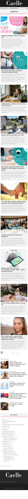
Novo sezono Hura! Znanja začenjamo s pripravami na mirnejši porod (11, 71)
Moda (4, 429)
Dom (3, 423)
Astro (4, 419)
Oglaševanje (13, 488)
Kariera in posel (8, 453)
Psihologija (7, 448)
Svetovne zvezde (8, 439)
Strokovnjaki (7, 458)
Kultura (4, 426)
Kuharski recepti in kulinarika (11, 424)
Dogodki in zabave (7, 421)
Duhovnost (7, 446)
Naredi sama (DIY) (7, 431)
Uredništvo (7, 488)
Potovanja (6, 456)
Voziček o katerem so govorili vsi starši (12, 135)
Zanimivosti (7, 459)
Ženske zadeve (6, 451)
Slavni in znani (7, 436)
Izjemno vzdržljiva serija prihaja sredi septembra (18, 8)
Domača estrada (8, 438)
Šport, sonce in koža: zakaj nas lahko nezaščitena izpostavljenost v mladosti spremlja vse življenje (12, 338)
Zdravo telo (7, 449)
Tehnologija (6, 443)
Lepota (4, 428)
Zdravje (4, 444)
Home (2, 14)
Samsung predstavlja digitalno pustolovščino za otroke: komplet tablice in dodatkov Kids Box (13, 269)
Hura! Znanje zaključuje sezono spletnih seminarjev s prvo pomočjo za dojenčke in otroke (12, 168)
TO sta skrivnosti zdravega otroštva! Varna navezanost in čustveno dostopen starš (13, 202)
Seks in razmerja (7, 434)
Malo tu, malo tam (9, 454)
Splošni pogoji (20, 488)
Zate (4, 461)
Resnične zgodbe (7, 433)
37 (13, 352)
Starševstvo (6, 441)
